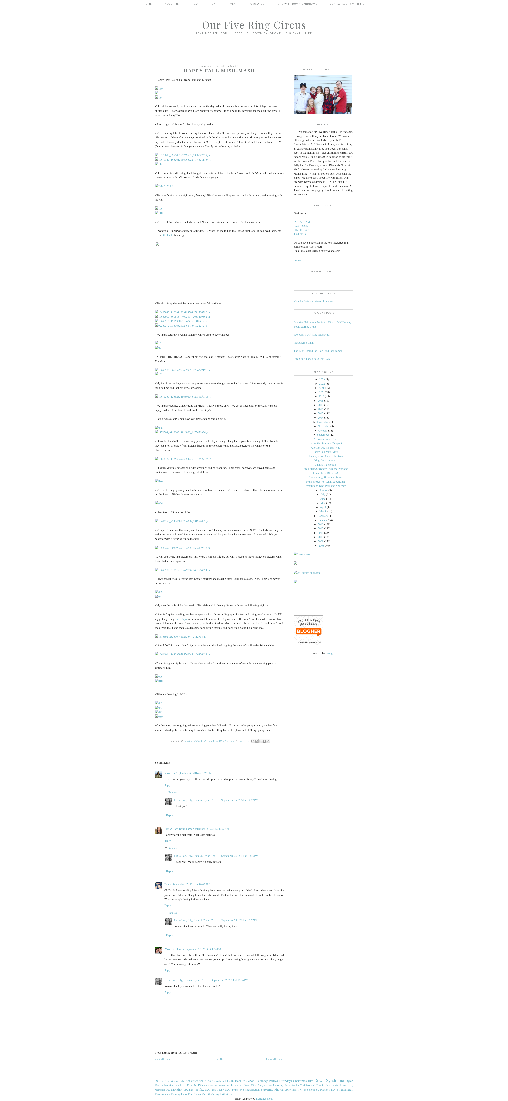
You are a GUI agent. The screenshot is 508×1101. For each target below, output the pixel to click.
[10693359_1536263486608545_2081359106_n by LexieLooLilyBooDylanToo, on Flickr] (183, 396)
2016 (320, 409)
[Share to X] (260, 741)
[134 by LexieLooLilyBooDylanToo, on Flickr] (159, 97)
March (323, 511)
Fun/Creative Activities (216, 1085)
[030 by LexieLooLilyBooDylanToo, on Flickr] (159, 716)
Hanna (167, 884)
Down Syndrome (329, 1080)
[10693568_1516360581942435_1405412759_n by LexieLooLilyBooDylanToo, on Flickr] (183, 321)
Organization (252, 1089)
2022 (322, 383)
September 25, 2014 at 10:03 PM (191, 884)
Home (148, 4)
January (323, 520)
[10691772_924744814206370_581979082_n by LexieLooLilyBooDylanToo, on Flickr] (182, 521)
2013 (320, 524)
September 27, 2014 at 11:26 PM (229, 980)
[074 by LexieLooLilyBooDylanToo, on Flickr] (159, 481)
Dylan (349, 1080)
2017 (320, 405)
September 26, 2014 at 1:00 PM (203, 949)
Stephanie (167, 235)
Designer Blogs (264, 1098)
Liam (343, 1085)
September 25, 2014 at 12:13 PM (239, 856)
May (322, 503)
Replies (172, 792)
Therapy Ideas (179, 1094)
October (322, 430)
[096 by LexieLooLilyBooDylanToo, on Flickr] (159, 503)
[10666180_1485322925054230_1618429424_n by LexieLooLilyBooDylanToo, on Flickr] (183, 459)
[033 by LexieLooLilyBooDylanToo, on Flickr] (159, 708)
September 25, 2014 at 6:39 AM (211, 829)
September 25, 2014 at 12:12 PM (239, 800)
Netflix (199, 1089)
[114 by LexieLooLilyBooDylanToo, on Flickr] (159, 164)
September (323, 434)
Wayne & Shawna (174, 949)
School (311, 1089)
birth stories (226, 1094)
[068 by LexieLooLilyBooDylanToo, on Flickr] (159, 428)
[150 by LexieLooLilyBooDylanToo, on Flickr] (159, 88)
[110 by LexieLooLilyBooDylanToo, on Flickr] (159, 213)
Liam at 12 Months (325, 464)
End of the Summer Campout (325, 443)
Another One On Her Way (325, 447)
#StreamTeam (162, 1081)
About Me (172, 4)
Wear (234, 4)
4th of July (177, 1081)
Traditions (194, 1094)
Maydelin (169, 773)
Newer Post (275, 1059)
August (324, 490)
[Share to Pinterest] (268, 741)
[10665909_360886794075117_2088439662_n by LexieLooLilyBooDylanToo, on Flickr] (182, 316)
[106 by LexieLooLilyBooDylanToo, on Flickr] (159, 208)
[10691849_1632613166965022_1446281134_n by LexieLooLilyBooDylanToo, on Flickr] (183, 159)
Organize (257, 4)
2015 (320, 413)
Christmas (300, 1080)
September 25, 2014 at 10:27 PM (239, 920)
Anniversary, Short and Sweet (325, 477)
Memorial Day (162, 1089)
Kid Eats (268, 1085)
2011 (320, 533)
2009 (320, 541)
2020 (321, 392)
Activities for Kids (198, 1080)
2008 (321, 545)
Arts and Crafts (225, 1081)
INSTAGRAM (302, 221)
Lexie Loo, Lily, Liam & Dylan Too (194, 800)
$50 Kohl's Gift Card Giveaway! (312, 334)
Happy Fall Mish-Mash (325, 452)
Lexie (335, 1085)
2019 (321, 396)
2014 (320, 417)
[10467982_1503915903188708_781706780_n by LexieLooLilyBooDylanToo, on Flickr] (182, 312)
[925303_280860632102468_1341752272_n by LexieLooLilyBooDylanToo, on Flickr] (181, 325)
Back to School (245, 1080)
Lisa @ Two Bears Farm (178, 829)
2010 (320, 537)
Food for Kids (195, 1085)
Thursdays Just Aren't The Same (325, 456)
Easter (159, 1085)
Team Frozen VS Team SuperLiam (325, 481)
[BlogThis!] (257, 741)
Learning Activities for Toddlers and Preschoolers (301, 1085)
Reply (167, 785)
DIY (310, 1081)
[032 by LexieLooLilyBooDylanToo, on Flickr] (159, 703)
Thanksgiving (162, 1094)
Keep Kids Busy (253, 1085)
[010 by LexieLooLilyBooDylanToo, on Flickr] (159, 681)
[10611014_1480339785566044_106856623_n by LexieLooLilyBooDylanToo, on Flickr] (182, 654)
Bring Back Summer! (325, 460)
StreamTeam (345, 1089)
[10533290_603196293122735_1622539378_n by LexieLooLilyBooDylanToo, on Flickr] (182, 548)
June (322, 499)
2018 (320, 400)
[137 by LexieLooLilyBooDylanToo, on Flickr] (159, 93)
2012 (320, 528)
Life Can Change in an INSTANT (313, 359)
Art (213, 1081)
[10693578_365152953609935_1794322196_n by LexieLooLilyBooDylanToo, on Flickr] (182, 370)
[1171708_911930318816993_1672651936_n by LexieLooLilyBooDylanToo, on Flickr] (182, 432)
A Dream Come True (325, 439)
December (323, 422)
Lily (350, 1085)
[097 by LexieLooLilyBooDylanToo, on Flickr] (159, 348)
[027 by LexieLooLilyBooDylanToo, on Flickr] (159, 712)
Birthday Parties (267, 1080)
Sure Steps (181, 619)
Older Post (163, 1059)
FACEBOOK (301, 226)
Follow (298, 260)
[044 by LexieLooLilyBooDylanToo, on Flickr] (159, 596)
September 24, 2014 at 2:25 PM (194, 773)
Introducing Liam (304, 342)
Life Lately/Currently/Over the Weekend (325, 469)
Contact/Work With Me (347, 4)
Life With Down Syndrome (297, 4)
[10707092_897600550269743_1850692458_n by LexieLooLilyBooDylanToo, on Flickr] (182, 155)
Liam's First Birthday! (325, 473)
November (324, 426)
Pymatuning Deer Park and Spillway (325, 486)
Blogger (330, 653)
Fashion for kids (175, 1085)
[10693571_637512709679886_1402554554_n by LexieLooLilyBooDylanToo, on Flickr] (182, 570)
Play (195, 4)
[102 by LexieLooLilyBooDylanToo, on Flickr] (159, 374)
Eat (214, 4)
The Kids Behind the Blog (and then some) (318, 351)
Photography (282, 1089)
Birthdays (285, 1080)
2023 (322, 379)
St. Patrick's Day (326, 1089)
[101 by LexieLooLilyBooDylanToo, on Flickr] (159, 343)
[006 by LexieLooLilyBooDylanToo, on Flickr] (159, 676)
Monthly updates (182, 1089)
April (323, 507)
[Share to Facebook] (264, 741)
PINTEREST (301, 230)
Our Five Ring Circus (254, 24)
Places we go (299, 1089)
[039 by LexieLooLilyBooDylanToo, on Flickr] (159, 592)
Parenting (267, 1089)
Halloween (236, 1085)
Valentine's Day (210, 1094)
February (323, 516)
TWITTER (300, 234)
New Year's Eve (234, 1089)
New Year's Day (214, 1089)
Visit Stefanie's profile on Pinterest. (314, 301)
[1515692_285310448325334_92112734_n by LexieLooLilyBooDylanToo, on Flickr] (180, 636)
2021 (321, 388)
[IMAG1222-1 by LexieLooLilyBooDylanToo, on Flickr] (164, 186)
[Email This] (253, 741)
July (323, 494)
